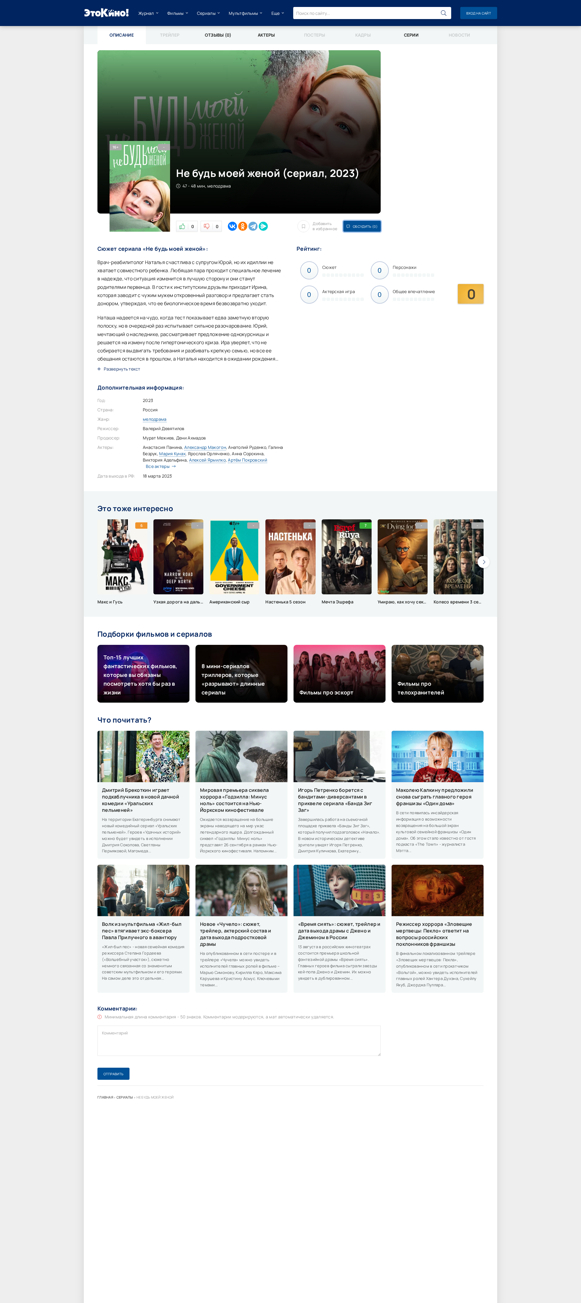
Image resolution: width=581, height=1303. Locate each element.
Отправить (113, 1074)
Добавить (325, 226)
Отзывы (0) (218, 35)
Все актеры (157, 466)
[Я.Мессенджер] (263, 226)
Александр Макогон (205, 447)
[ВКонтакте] (232, 226)
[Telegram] (253, 226)
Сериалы (206, 13)
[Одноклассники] (242, 226)
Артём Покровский (247, 460)
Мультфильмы (243, 13)
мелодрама (155, 419)
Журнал (146, 13)
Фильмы (175, 13)
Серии (411, 35)
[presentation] (484, 562)
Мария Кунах (172, 453)
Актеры (266, 35)
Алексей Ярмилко (207, 460)
